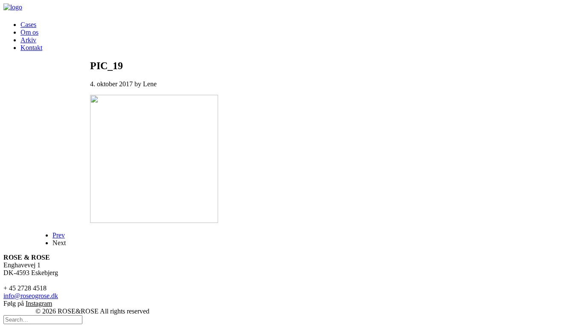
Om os (29, 32)
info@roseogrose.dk (30, 295)
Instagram (39, 303)
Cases (28, 24)
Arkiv (28, 40)
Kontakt (31, 47)
